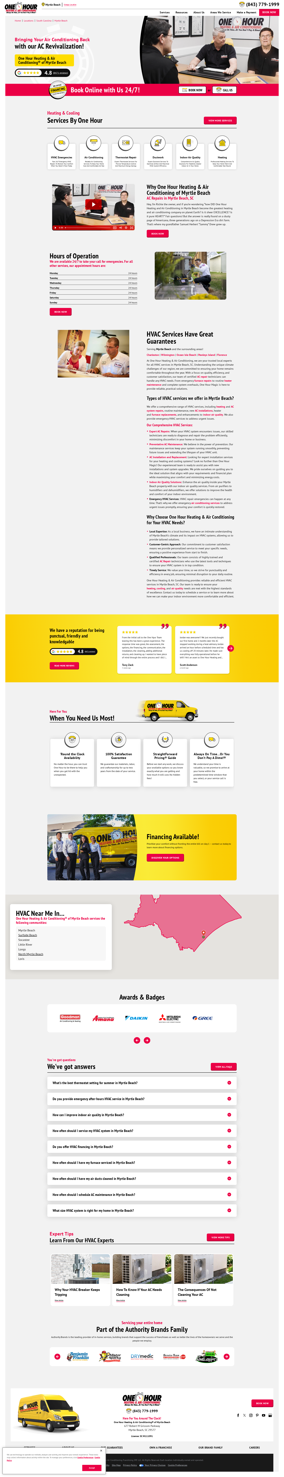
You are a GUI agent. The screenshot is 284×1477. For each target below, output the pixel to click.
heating (220, 406)
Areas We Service (220, 12)
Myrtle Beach (60, 20)
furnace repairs (203, 380)
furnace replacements (164, 414)
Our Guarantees (112, 1447)
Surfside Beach (27, 935)
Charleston (153, 355)
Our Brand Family (211, 1447)
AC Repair (165, 561)
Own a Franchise (161, 1447)
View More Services (220, 120)
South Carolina (43, 20)
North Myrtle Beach (30, 954)
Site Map (116, 1465)
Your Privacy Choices (155, 1465)
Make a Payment (246, 12)
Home (18, 20)
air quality (177, 588)
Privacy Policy (130, 1465)
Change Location (70, 5)
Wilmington (168, 355)
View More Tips (221, 1237)
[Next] (230, 648)
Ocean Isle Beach (186, 355)
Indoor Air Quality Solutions (165, 482)
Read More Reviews (64, 665)
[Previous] (137, 1040)
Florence (222, 355)
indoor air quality (212, 414)
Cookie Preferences (85, 1457)
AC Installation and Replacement (167, 457)
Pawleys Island (206, 355)
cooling (161, 588)
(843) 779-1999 (262, 4)
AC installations (204, 410)
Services (165, 12)
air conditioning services (205, 503)
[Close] (101, 1450)
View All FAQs (224, 1066)
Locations (28, 20)
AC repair (202, 376)
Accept (92, 1468)
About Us (198, 12)
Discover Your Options (165, 857)
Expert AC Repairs (159, 431)
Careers (254, 1447)
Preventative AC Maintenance (165, 444)
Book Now (269, 12)
